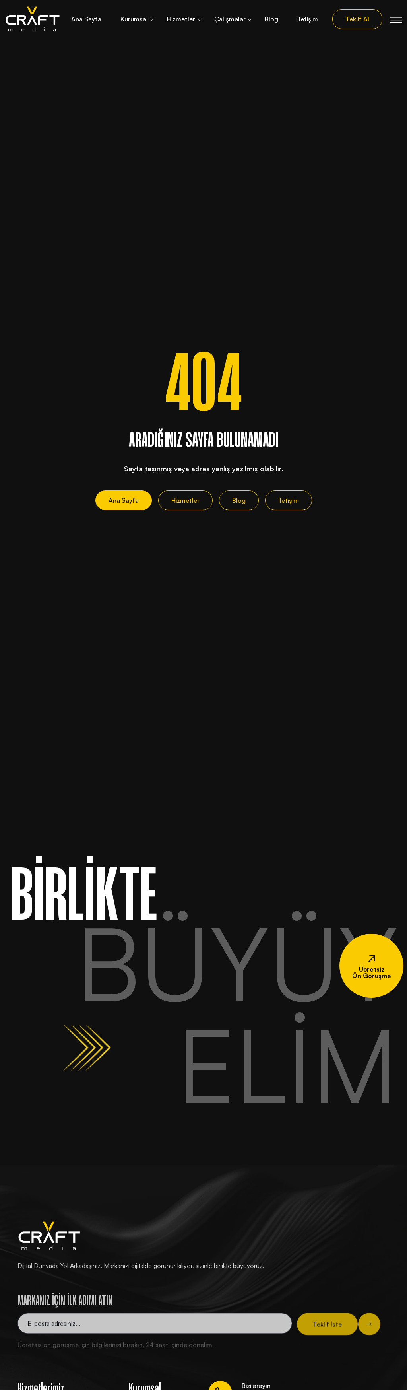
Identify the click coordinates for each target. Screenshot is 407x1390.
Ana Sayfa (86, 19)
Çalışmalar (230, 19)
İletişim (307, 19)
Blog (271, 19)
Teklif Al (357, 19)
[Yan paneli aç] (396, 19)
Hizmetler (181, 19)
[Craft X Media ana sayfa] (32, 19)
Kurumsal (134, 19)
